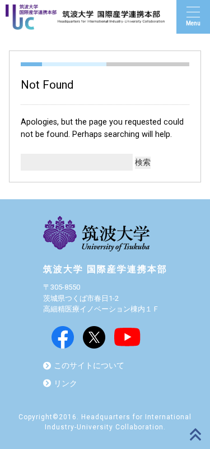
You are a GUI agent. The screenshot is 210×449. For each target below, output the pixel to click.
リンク (65, 383)
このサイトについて (89, 365)
